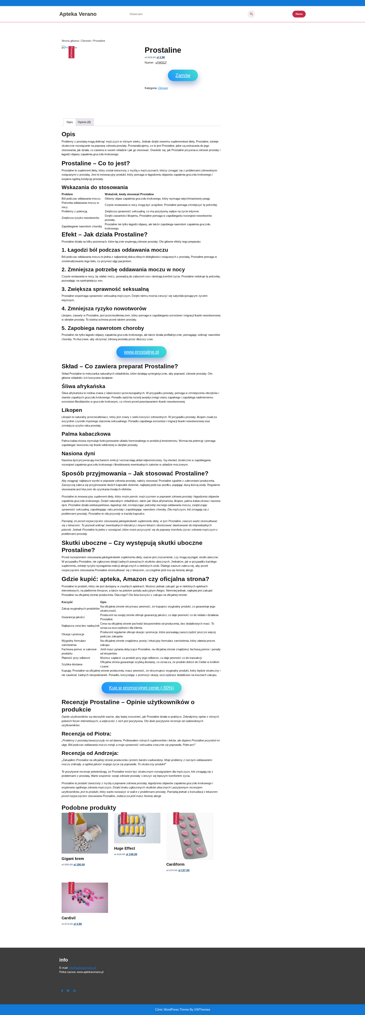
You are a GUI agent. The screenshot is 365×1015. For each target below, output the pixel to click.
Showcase (136, 14)
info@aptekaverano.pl (82, 967)
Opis (70, 122)
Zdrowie (86, 40)
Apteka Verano (78, 14)
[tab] (69, 122)
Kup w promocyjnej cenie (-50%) (141, 687)
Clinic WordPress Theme (172, 1009)
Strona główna (70, 40)
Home (299, 14)
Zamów (182, 75)
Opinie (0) (84, 122)
